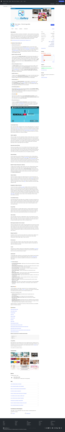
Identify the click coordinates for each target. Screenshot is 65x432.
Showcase (16, 421)
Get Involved (40, 421)
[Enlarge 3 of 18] (18, 366)
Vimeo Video (12, 321)
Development (26, 28)
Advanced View (43, 48)
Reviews (16, 28)
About (4, 421)
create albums (16, 69)
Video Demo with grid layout (15, 331)
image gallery (52, 41)
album (25, 181)
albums (24, 82)
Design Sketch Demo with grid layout (16, 328)
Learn (27, 421)
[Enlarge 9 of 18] (28, 366)
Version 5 (24, 289)
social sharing (19, 88)
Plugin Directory (5, 3)
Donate (40, 423)
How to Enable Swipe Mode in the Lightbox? (17, 405)
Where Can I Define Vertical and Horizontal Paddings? (18, 388)
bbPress (52, 423)
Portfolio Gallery (13, 312)
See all (53, 61)
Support (53, 28)
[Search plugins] (11, 6)
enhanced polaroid (15, 50)
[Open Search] (57, 1)
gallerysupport (28, 413)
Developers (28, 423)
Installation (20, 28)
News (3, 422)
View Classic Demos (22, 40)
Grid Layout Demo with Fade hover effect (16, 324)
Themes (16, 422)
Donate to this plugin (44, 77)
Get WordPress (61, 1)
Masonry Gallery (13, 316)
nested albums (34, 82)
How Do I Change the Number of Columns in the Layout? (19, 402)
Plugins (16, 423)
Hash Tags (12, 314)
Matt (52, 422)
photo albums (36, 248)
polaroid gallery (26, 157)
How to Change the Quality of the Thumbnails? (17, 386)
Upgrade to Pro (28, 40)
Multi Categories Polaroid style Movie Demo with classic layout (19, 326)
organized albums (34, 256)
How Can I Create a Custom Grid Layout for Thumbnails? (19, 393)
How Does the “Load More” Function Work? (17, 400)
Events (40, 422)
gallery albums (13, 193)
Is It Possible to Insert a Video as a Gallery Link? (17, 395)
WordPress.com (53, 421)
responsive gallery (52, 44)
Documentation (29, 422)
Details (12, 28)
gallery (49, 41)
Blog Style (12, 319)
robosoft (17, 25)
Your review (42, 61)
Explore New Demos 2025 (15, 40)
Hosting (4, 423)
